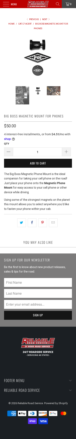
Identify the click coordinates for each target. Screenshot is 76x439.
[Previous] (8, 57)
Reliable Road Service (30, 403)
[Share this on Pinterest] (42, 222)
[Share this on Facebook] (32, 222)
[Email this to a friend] (53, 222)
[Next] (68, 57)
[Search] (58, 4)
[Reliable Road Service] (38, 4)
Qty (6, 143)
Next (45, 19)
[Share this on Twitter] (21, 222)
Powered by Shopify (56, 403)
